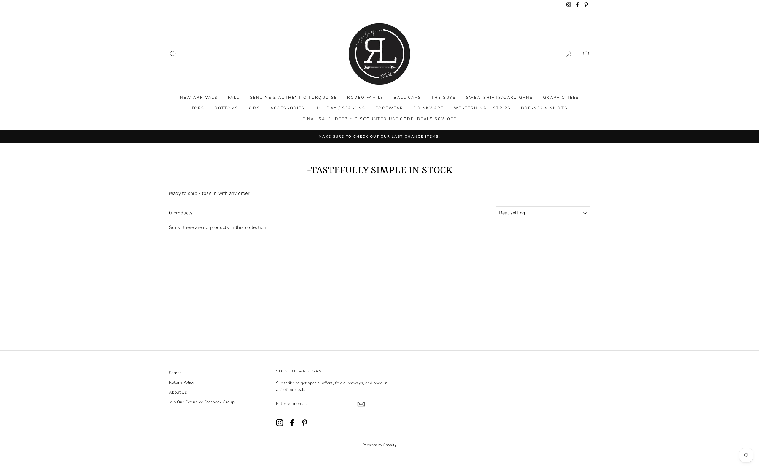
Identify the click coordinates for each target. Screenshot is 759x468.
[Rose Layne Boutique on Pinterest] (304, 422)
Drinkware (429, 108)
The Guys (443, 97)
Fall (234, 97)
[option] (379, 136)
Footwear (390, 108)
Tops (198, 108)
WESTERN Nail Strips (482, 108)
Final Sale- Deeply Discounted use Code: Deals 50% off (380, 119)
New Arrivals (199, 97)
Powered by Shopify (379, 444)
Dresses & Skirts (544, 108)
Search (175, 372)
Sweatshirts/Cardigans (499, 97)
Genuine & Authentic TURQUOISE (293, 97)
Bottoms (226, 108)
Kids (254, 108)
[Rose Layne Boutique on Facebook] (292, 422)
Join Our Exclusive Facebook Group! (202, 402)
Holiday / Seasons (340, 108)
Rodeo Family (365, 97)
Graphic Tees (561, 97)
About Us (178, 392)
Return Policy (181, 382)
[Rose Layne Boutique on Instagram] (279, 422)
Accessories (287, 108)
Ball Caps (407, 97)
